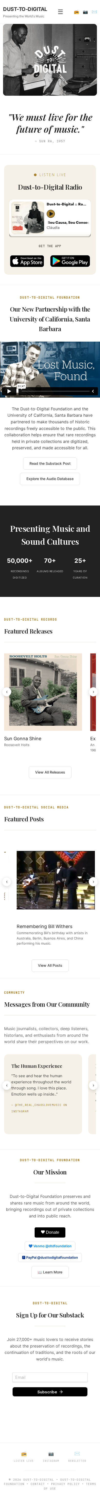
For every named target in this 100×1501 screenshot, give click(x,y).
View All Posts (50, 965)
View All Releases (50, 772)
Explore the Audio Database (50, 478)
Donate (52, 1232)
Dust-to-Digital (38, 1479)
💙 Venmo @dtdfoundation (50, 1246)
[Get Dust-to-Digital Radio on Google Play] (70, 261)
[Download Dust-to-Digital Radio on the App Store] (27, 261)
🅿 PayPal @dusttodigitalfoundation (50, 1257)
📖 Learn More (50, 1272)
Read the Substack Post (50, 463)
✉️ (94, 11)
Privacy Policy (65, 1484)
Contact (38, 1484)
